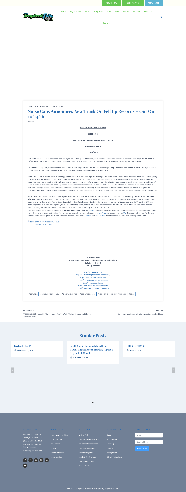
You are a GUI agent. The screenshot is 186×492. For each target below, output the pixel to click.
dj (57, 294)
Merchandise (56, 457)
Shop (108, 11)
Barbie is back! (22, 346)
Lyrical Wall (83, 435)
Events (126, 11)
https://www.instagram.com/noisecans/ (93, 275)
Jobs (109, 435)
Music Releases (57, 452)
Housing (110, 444)
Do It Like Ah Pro (69, 294)
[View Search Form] (161, 17)
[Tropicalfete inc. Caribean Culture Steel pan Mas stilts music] (38, 17)
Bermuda (33, 294)
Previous (12, 370)
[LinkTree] (36, 460)
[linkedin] (47, 460)
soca (55, 106)
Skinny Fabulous (118, 294)
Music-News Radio (43, 106)
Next (173, 370)
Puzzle (53, 448)
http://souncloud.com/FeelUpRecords (93, 288)
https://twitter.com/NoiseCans (93, 277)
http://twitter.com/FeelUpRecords (93, 285)
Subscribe (142, 448)
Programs (98, 11)
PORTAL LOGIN (154, 3)
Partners (136, 11)
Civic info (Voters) (115, 457)
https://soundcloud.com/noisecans (93, 280)
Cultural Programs (86, 461)
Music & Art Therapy (87, 457)
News (117, 11)
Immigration (112, 452)
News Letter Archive (59, 435)
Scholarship (112, 439)
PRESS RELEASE (136, 346)
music (30, 106)
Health (110, 448)
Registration (133, 3)
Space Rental (84, 466)
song (61, 106)
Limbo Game (56, 439)
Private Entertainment (88, 444)
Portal (87, 11)
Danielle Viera (46, 294)
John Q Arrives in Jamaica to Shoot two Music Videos (140, 312)
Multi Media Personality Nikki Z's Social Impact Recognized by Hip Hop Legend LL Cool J (91, 349)
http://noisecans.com (93, 272)
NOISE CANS (102, 294)
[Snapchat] (30, 460)
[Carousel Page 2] (94, 403)
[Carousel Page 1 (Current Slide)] (92, 403)
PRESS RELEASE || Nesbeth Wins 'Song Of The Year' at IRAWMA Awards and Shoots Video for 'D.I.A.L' (57, 313)
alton (32, 122)
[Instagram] (41, 460)
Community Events (87, 448)
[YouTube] (25, 466)
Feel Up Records (87, 294)
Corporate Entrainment (89, 439)
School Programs (86, 452)
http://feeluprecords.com (93, 283)
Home (63, 11)
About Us (148, 11)
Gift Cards (55, 444)
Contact (106, 23)
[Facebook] (25, 460)
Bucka (91, 210)
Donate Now (111, 3)
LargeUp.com (102, 213)
